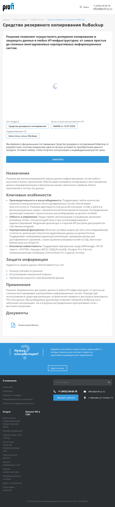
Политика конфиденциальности (18, 403)
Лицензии (8, 387)
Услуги (7, 411)
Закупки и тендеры (12, 395)
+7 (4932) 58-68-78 (101, 5)
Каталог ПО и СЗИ (33, 413)
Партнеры (8, 391)
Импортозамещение (13, 431)
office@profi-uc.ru (102, 9)
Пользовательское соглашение (18, 399)
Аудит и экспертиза (12, 483)
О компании (10, 380)
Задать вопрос (57, 368)
